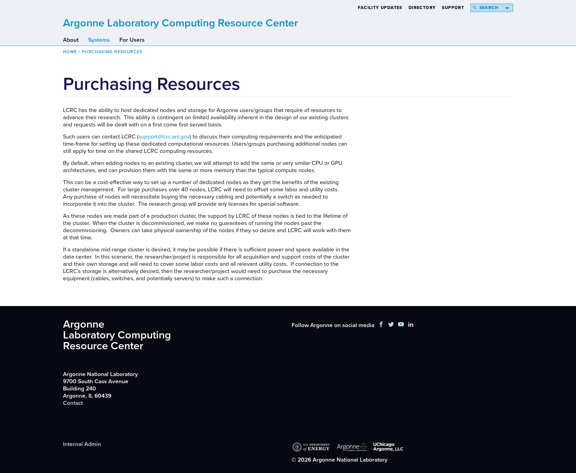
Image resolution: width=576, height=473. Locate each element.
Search (488, 7)
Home (70, 51)
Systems (99, 40)
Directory (422, 7)
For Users (132, 40)
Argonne (180, 23)
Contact (73, 403)
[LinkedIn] (411, 325)
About (71, 40)
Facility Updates (380, 7)
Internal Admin (82, 444)
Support (453, 7)
